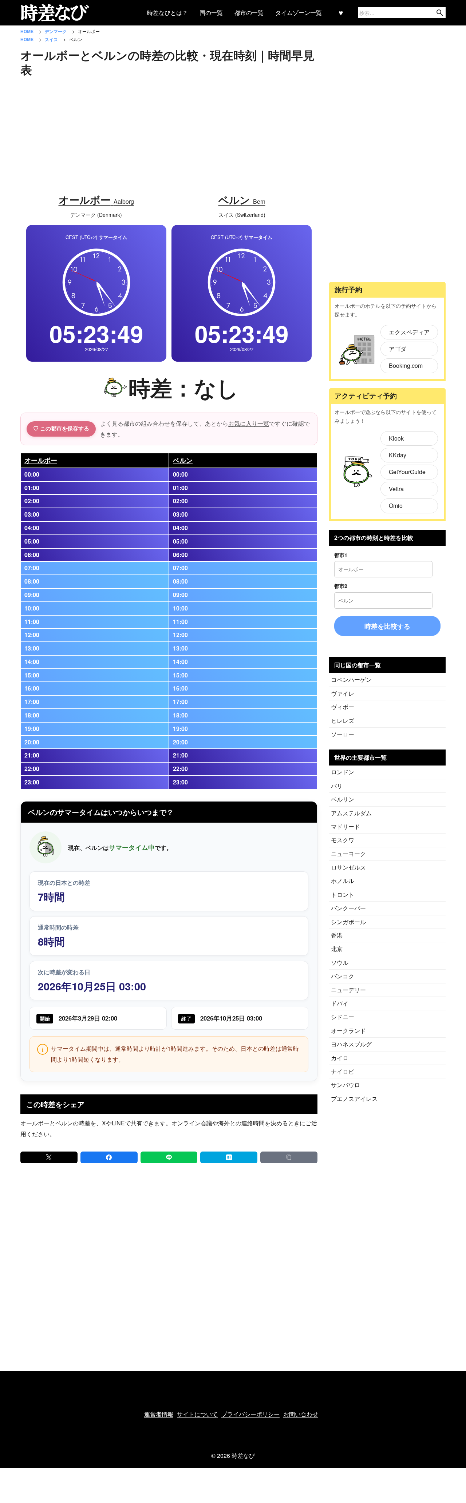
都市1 (340, 554)
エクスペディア (409, 332)
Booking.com (406, 365)
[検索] (440, 12)
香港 (337, 935)
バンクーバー (348, 908)
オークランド (348, 1030)
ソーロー (342, 734)
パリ (337, 786)
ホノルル (342, 880)
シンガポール (348, 922)
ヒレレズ (342, 720)
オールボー (40, 460)
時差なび (243, 1455)
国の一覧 (211, 12)
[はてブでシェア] (228, 1157)
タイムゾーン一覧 (298, 12)
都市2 (340, 585)
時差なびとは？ (167, 12)
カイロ (339, 1058)
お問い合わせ (300, 1414)
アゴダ (397, 349)
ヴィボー (342, 707)
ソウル (339, 962)
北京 (337, 949)
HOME (27, 31)
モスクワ (342, 840)
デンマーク (56, 31)
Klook (396, 438)
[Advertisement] (168, 131)
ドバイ (339, 1003)
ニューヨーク (348, 854)
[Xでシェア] (49, 1157)
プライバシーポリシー (250, 1414)
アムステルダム (351, 813)
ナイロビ (342, 1071)
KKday (397, 455)
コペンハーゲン (351, 679)
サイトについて (197, 1414)
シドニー (342, 1017)
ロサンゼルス (348, 867)
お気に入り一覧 (248, 423)
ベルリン (342, 799)
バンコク (342, 976)
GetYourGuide (407, 472)
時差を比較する (387, 626)
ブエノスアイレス (354, 1098)
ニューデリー (348, 990)
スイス (52, 39)
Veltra (396, 489)
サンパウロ (345, 1085)
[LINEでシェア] (169, 1157)
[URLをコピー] (288, 1157)
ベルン (183, 460)
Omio (396, 505)
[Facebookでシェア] (109, 1157)
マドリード (345, 826)
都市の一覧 (249, 12)
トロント (342, 894)
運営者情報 (158, 1414)
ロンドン (342, 772)
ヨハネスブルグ (351, 1044)
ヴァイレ (342, 693)
